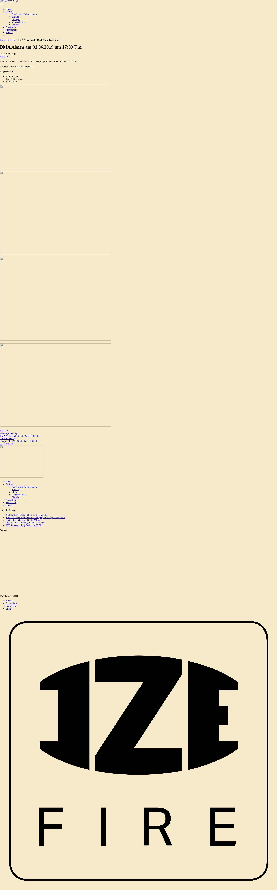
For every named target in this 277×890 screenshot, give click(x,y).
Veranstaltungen (19, 22)
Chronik (15, 24)
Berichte (9, 11)
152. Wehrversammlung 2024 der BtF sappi (26, 522)
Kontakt (9, 32)
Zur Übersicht (6, 443)
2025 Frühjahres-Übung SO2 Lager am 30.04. (27, 515)
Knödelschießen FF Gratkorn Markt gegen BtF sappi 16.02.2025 (35, 517)
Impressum (11, 606)
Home (8, 9)
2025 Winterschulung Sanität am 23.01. (24, 525)
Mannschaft (11, 30)
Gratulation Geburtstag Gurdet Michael (23, 520)
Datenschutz (11, 603)
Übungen (16, 19)
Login (8, 608)
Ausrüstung (11, 27)
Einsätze (15, 17)
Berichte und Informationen (24, 14)
